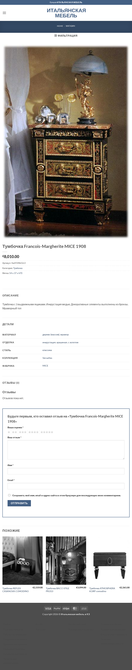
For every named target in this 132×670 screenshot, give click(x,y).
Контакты (40, 629)
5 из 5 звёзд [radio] (46, 432)
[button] (4, 13)
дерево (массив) (50, 334)
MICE (45, 365)
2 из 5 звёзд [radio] (14, 432)
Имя (11, 465)
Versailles (47, 358)
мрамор (64, 334)
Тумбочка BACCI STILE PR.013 (57, 590)
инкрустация (49, 342)
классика (47, 350)
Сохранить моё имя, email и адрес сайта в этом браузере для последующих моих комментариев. (66, 495)
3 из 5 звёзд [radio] (22, 432)
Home (60, 26)
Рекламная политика (14, 649)
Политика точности (13, 629)
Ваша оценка (16, 427)
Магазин (70, 26)
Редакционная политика (81, 629)
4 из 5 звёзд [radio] (33, 432)
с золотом (73, 342)
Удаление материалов (15, 644)
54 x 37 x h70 (15, 273)
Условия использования (113, 629)
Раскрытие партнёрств (15, 654)
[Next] (129, 569)
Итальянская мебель (66, 13)
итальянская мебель (69, 2)
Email (11, 480)
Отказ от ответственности (114, 634)
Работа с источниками (14, 634)
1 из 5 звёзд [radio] (8, 432)
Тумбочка (17, 268)
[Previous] (2, 569)
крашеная (62, 342)
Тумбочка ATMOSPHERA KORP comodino (102, 590)
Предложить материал (15, 639)
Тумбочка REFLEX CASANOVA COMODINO (15, 590)
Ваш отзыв (14, 437)
